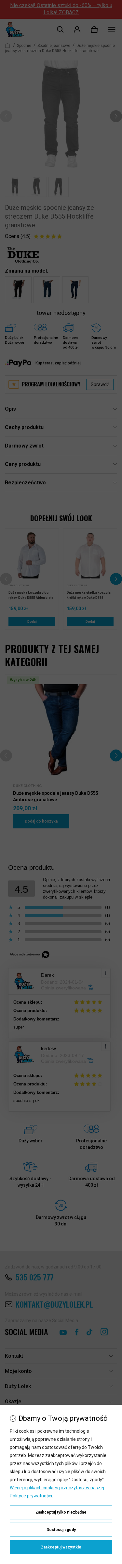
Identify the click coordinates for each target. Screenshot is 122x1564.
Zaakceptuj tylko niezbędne (61, 1512)
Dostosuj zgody (61, 1529)
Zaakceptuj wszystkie (61, 1547)
